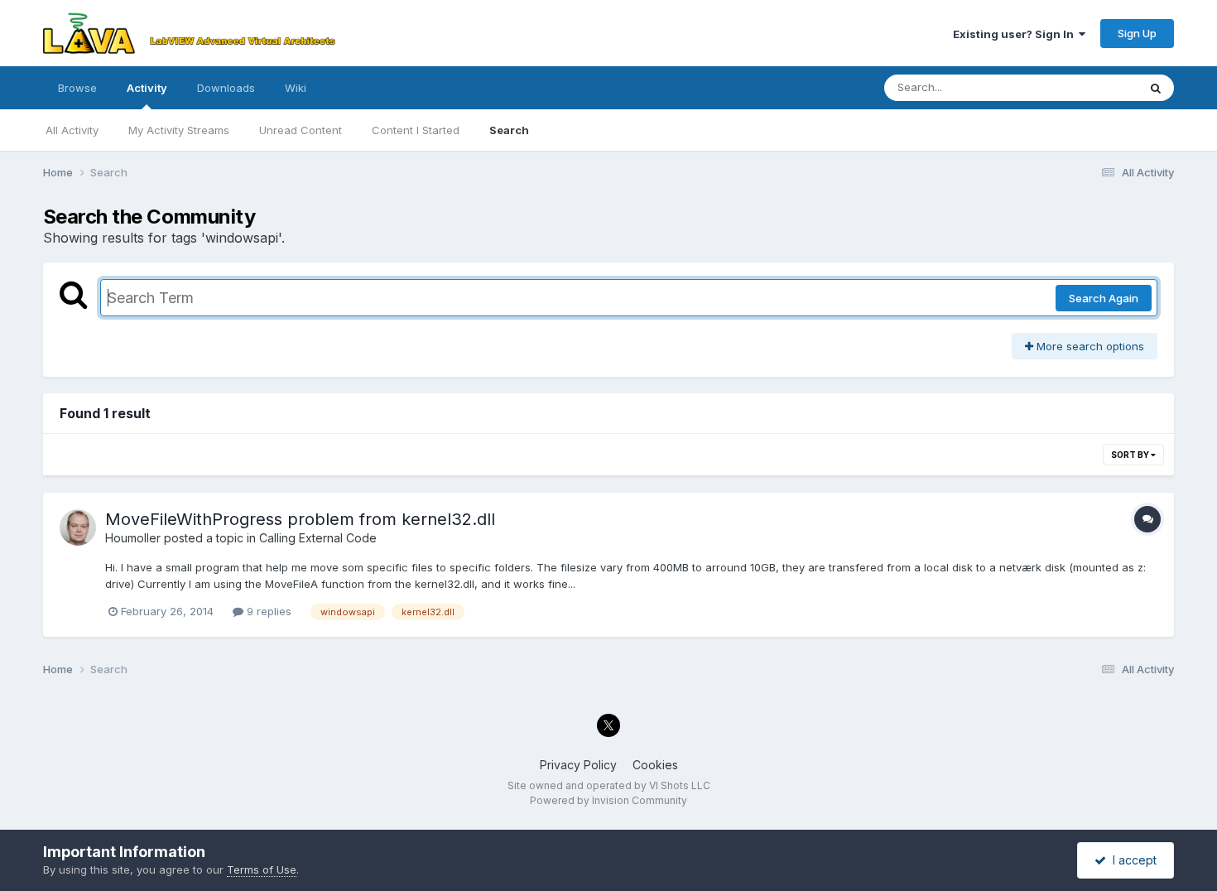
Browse (77, 87)
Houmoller (133, 538)
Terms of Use (261, 869)
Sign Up (1137, 33)
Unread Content (300, 130)
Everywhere (1086, 87)
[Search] (1156, 88)
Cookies (655, 765)
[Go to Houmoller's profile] (78, 527)
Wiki (295, 87)
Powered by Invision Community (608, 800)
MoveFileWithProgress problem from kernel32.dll (300, 519)
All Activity (72, 130)
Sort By (1131, 455)
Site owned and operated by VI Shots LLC (608, 785)
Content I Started (415, 130)
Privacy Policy (578, 765)
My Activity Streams (178, 130)
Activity (147, 87)
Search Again (1103, 298)
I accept (1131, 860)
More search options (1088, 346)
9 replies (267, 611)
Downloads (226, 87)
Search (509, 130)
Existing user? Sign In (1016, 34)
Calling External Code (318, 538)
